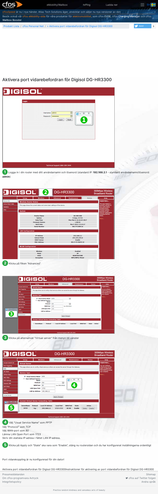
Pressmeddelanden (13, 474)
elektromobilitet (82, 16)
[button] (142, 26)
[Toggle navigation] (142, 4)
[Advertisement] (79, 54)
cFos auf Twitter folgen (142, 478)
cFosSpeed (8, 11)
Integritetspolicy (11, 481)
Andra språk (148, 481)
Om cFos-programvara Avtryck (20, 478)
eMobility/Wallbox (57, 4)
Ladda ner (112, 4)
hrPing (86, 4)
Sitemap (151, 474)
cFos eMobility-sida (34, 16)
